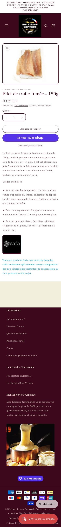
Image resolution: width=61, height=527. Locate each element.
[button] (6, 25)
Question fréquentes (17, 333)
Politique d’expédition (16, 523)
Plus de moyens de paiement (30, 145)
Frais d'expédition (21, 105)
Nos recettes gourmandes (19, 376)
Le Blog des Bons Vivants (20, 383)
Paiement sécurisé (15, 341)
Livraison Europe (15, 326)
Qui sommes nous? (16, 319)
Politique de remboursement (41, 513)
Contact (10, 348)
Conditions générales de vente (22, 355)
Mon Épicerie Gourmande (24, 509)
